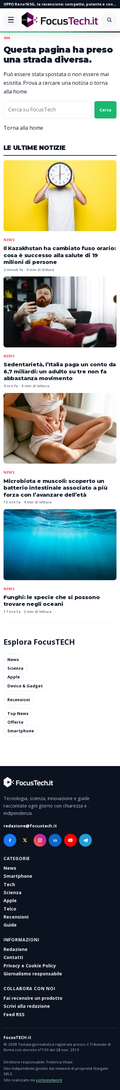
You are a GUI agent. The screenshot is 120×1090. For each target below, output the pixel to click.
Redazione (16, 949)
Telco (10, 909)
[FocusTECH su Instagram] (40, 840)
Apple (13, 677)
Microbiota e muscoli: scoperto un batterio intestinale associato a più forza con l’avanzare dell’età (56, 488)
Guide (10, 925)
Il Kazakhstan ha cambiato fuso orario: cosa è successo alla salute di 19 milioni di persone (60, 255)
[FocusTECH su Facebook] (10, 840)
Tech (9, 884)
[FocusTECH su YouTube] (70, 840)
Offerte (15, 722)
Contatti (13, 957)
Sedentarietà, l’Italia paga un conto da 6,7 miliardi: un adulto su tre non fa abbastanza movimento (60, 371)
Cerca (105, 110)
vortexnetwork (49, 1079)
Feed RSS (14, 1014)
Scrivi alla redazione (27, 1006)
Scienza (15, 668)
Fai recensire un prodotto (33, 998)
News (9, 239)
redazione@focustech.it (30, 826)
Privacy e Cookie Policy (30, 966)
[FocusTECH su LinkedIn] (55, 840)
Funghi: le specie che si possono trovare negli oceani (52, 600)
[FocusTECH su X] (25, 840)
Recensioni (18, 699)
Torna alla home (23, 127)
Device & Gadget (25, 686)
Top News (17, 713)
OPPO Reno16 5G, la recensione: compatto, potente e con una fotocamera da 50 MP (60, 4)
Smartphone (20, 731)
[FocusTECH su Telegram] (85, 840)
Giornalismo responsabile (33, 974)
